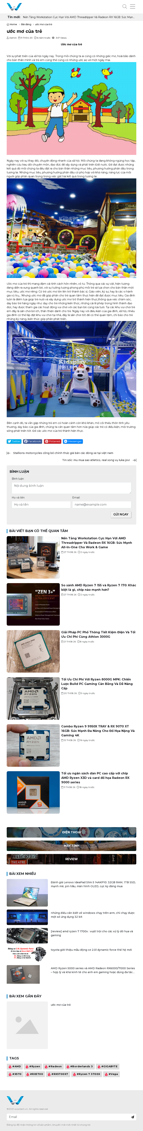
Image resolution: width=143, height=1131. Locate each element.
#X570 (17, 1074)
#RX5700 (36, 1074)
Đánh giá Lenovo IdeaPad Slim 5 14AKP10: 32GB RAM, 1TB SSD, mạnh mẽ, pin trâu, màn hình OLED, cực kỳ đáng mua (93, 884)
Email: (76, 497)
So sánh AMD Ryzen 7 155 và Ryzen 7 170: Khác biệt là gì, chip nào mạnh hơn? (73, 17)
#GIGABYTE (109, 1066)
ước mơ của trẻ (61, 1004)
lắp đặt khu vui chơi (39, 315)
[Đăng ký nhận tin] (132, 1117)
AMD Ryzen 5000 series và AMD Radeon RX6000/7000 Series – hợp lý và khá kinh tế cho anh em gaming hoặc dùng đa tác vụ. (93, 970)
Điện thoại (71, 832)
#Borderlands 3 (81, 1066)
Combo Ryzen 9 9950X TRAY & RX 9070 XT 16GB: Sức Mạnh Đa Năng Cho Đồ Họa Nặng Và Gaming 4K (98, 731)
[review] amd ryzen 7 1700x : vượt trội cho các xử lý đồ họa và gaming (92, 933)
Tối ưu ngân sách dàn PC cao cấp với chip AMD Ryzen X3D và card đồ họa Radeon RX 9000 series (95, 778)
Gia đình (130, 295)
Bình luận (18, 478)
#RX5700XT (59, 1074)
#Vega (113, 1074)
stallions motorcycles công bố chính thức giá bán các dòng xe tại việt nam (63, 453)
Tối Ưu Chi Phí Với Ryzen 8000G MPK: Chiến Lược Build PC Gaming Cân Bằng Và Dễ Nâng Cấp (97, 684)
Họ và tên (18, 497)
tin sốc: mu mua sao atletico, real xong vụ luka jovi (96, 460)
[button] (125, 6)
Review (71, 859)
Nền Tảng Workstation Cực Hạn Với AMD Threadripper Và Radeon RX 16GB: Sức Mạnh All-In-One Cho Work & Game (96, 543)
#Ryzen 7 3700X (88, 1074)
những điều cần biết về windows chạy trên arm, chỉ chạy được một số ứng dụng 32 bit (93, 914)
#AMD (16, 1066)
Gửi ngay (120, 514)
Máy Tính (71, 845)
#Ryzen (34, 1066)
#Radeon (55, 1066)
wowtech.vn (21, 1109)
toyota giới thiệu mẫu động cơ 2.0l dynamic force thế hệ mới (91, 949)
